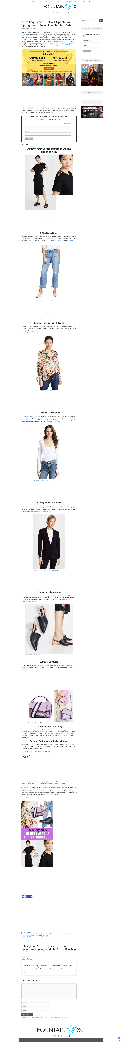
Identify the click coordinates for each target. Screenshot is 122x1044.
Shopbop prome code (58, 45)
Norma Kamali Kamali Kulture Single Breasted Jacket (44, 570)
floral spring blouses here (53, 421)
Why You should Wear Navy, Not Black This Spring (51, 783)
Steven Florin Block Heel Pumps (31, 654)
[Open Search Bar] (89, 1)
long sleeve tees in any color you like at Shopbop (38, 511)
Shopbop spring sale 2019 (47, 933)
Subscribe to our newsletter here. (48, 789)
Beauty (46, 1)
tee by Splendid (37, 509)
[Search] (101, 20)
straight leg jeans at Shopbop (29, 332)
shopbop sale (37, 933)
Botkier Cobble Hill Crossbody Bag (32, 722)
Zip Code (27, 131)
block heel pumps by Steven (58, 665)
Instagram (56, 787)
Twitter (50, 787)
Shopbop (63, 37)
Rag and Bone (64, 328)
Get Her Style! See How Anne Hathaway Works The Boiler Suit (37, 936)
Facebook (45, 787)
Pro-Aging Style (27, 932)
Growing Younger (55, 1)
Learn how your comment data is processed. (57, 1017)
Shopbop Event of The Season (63, 36)
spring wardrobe (58, 933)
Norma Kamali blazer (67, 596)
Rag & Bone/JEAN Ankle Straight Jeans (41, 300)
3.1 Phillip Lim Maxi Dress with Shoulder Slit (34, 211)
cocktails (46, 238)
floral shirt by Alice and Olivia (32, 416)
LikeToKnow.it (68, 1)
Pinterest (64, 787)
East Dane (32, 39)
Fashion (40, 1)
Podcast (84, 1)
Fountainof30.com (59, 1040)
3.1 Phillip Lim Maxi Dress (54, 240)
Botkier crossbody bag (58, 733)
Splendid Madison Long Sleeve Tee (40, 480)
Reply (25, 972)
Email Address (28, 125)
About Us (76, 1)
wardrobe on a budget (68, 933)
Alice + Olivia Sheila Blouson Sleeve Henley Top (43, 390)
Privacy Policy (68, 1040)
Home (33, 1)
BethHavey (24, 958)
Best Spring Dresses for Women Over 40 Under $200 (35, 935)
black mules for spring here (50, 669)
